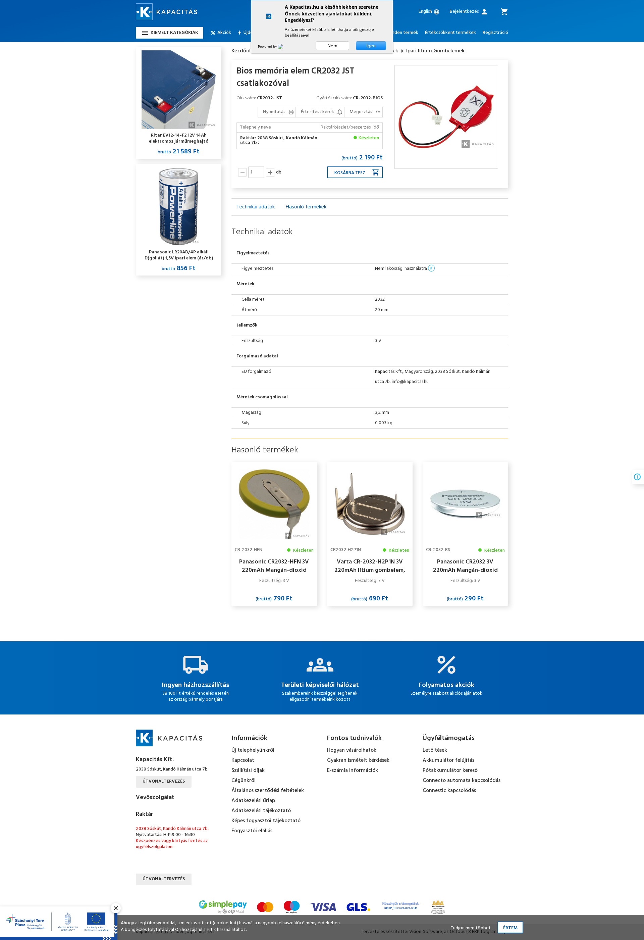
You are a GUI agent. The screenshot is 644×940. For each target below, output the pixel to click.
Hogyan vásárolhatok (351, 750)
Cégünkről (243, 780)
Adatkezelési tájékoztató (261, 810)
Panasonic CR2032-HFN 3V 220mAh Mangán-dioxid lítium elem (274, 566)
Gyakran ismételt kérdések (358, 760)
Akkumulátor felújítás (448, 760)
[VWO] (284, 46)
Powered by (268, 46)
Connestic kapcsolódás (449, 790)
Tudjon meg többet (471, 928)
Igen (371, 45)
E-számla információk (352, 770)
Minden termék (402, 33)
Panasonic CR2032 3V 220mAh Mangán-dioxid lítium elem (465, 566)
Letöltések (435, 750)
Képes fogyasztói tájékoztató (266, 821)
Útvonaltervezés (164, 781)
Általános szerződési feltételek (267, 790)
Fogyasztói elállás (251, 831)
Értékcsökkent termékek (450, 33)
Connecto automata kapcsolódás (461, 780)
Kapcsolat (242, 760)
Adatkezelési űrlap (253, 800)
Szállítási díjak (248, 770)
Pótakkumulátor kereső (450, 770)
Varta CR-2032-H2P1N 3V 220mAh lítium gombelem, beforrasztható (369, 566)
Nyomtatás (274, 112)
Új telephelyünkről (252, 750)
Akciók (224, 33)
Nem (332, 45)
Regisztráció (495, 33)
